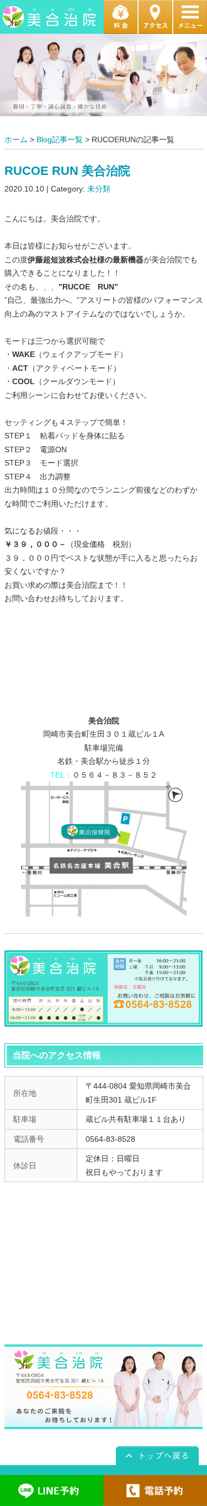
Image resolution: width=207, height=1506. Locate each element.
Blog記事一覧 (59, 139)
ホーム (16, 139)
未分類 (98, 188)
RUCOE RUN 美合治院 (67, 171)
